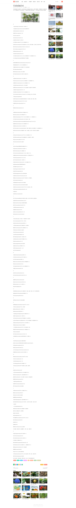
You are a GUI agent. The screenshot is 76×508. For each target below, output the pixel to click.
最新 (22, 1)
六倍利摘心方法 (50, 46)
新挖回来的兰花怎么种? (42, 498)
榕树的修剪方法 (58, 52)
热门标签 (34, 504)
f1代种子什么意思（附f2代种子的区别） (34, 491)
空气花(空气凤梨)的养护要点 (25, 498)
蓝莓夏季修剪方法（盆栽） (59, 46)
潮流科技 (34, 1)
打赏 (42, 464)
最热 (44, 1)
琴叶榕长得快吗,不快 (58, 40)
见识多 (16, 4)
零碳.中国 (39, 504)
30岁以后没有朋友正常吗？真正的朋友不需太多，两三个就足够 (51, 11)
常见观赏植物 (25, 460)
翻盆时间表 (31, 460)
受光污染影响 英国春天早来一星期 (59, 26)
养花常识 (21, 4)
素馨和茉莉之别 (50, 40)
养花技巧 (18, 460)
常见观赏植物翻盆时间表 (31, 458)
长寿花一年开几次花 (58, 10)
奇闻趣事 (30, 1)
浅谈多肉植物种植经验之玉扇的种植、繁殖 (51, 26)
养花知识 (21, 460)
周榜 (41, 1)
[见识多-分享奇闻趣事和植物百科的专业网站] (16, 1)
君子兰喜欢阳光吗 (15, 498)
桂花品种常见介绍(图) (33, 498)
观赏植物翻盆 (39, 460)
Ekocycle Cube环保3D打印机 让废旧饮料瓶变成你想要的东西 (51, 19)
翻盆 (28, 460)
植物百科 (25, 1)
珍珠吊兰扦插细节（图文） (59, 32)
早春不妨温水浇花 (50, 52)
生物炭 (41, 504)
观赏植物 (35, 460)
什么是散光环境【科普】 (51, 32)
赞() (46, 464)
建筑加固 (37, 504)
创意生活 (38, 1)
